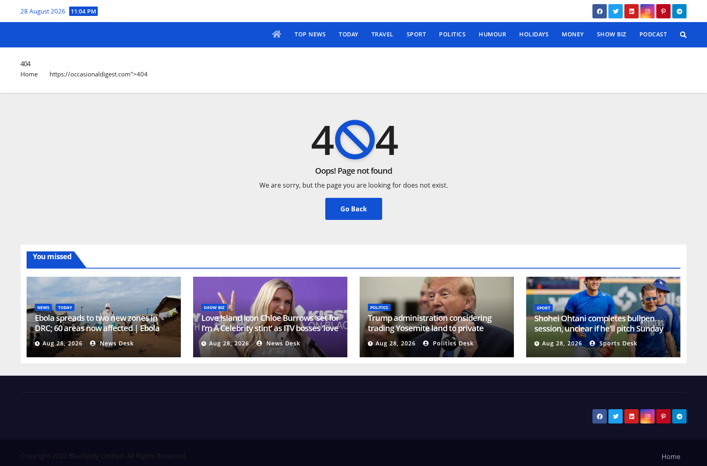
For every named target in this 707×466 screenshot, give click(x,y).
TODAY (348, 34)
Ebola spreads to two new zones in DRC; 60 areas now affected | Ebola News (97, 328)
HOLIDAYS (534, 34)
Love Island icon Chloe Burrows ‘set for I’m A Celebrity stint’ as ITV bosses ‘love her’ (270, 328)
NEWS (43, 307)
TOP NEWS (310, 34)
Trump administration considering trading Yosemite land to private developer (429, 328)
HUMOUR (492, 34)
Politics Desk (452, 343)
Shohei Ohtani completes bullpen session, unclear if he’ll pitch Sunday (598, 323)
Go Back (353, 208)
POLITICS (452, 34)
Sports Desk (617, 343)
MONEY (573, 34)
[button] (683, 34)
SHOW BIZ (611, 34)
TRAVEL (383, 34)
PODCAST (653, 34)
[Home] (277, 34)
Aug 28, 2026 (63, 343)
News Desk (116, 343)
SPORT (416, 34)
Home (29, 74)
